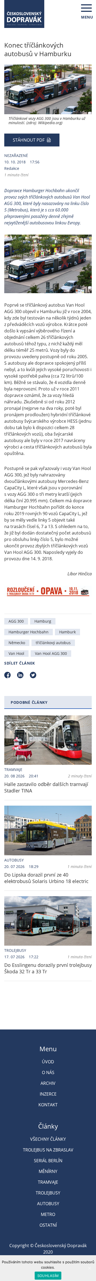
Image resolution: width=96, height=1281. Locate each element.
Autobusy (14, 860)
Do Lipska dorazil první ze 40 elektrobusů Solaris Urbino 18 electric (46, 877)
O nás (48, 1072)
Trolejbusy (15, 950)
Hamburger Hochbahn (29, 631)
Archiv (48, 1083)
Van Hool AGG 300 (51, 653)
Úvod (48, 1062)
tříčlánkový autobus (53, 642)
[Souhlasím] (89, 1268)
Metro (48, 1214)
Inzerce (48, 1094)
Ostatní (48, 1225)
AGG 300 (16, 621)
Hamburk (67, 631)
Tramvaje (13, 769)
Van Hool (16, 653)
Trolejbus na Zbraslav (48, 1150)
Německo (17, 642)
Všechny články (48, 1139)
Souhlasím (48, 1275)
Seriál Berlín (48, 1161)
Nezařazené (16, 155)
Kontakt (48, 1105)
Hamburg (42, 621)
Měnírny (48, 1171)
